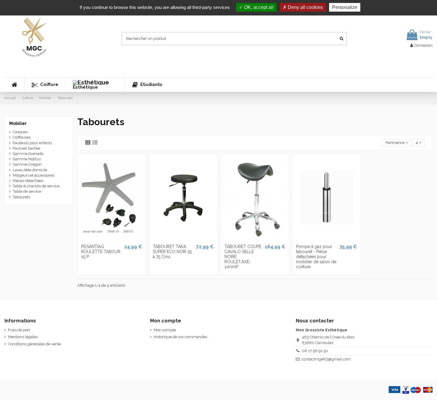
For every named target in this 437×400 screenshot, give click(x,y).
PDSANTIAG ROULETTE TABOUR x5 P (100, 251)
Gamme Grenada (28, 153)
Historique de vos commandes (180, 337)
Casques (20, 132)
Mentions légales (23, 337)
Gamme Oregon (27, 164)
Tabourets (21, 197)
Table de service (27, 191)
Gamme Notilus (27, 159)
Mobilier (18, 123)
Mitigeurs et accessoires (33, 175)
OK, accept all (258, 7)
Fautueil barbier (27, 148)
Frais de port (19, 330)
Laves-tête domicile (30, 170)
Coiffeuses (22, 137)
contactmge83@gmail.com (326, 359)
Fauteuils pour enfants (32, 143)
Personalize (344, 7)
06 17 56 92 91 (315, 351)
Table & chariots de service (36, 186)
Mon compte (165, 330)
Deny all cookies (305, 7)
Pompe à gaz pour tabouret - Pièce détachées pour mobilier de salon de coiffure (316, 256)
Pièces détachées (28, 180)
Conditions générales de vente (34, 344)
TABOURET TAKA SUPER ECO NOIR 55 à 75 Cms (172, 251)
